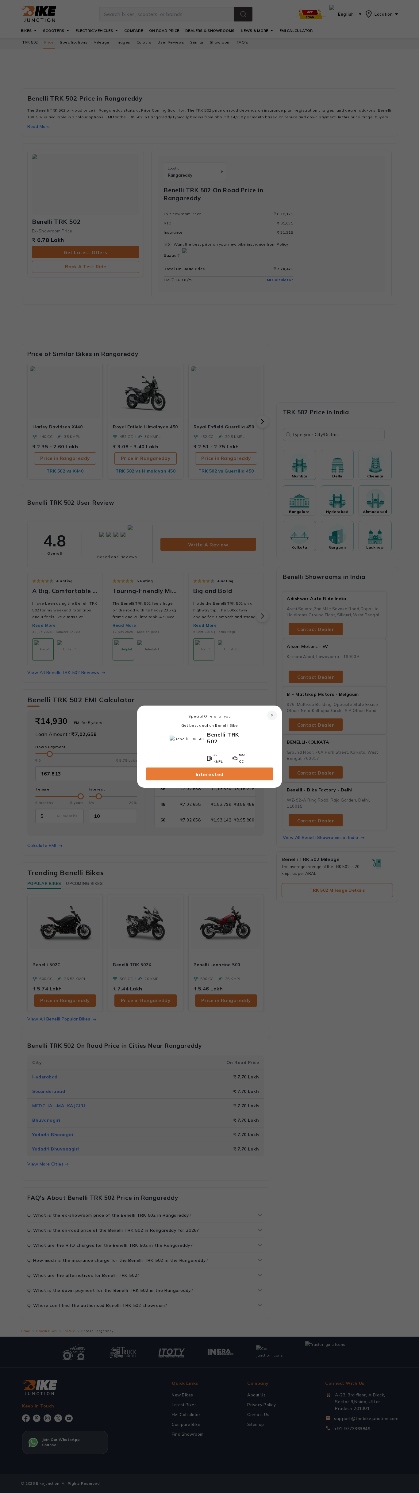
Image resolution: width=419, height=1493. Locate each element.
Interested (210, 774)
